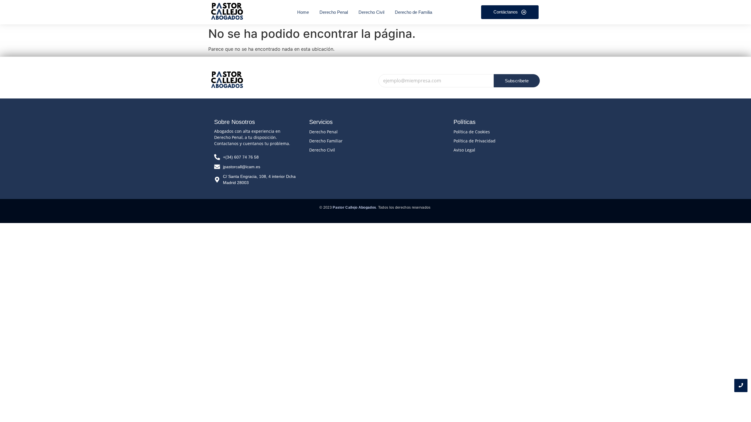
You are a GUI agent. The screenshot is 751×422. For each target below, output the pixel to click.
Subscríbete (517, 80)
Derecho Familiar (326, 141)
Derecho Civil (322, 150)
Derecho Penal (323, 132)
